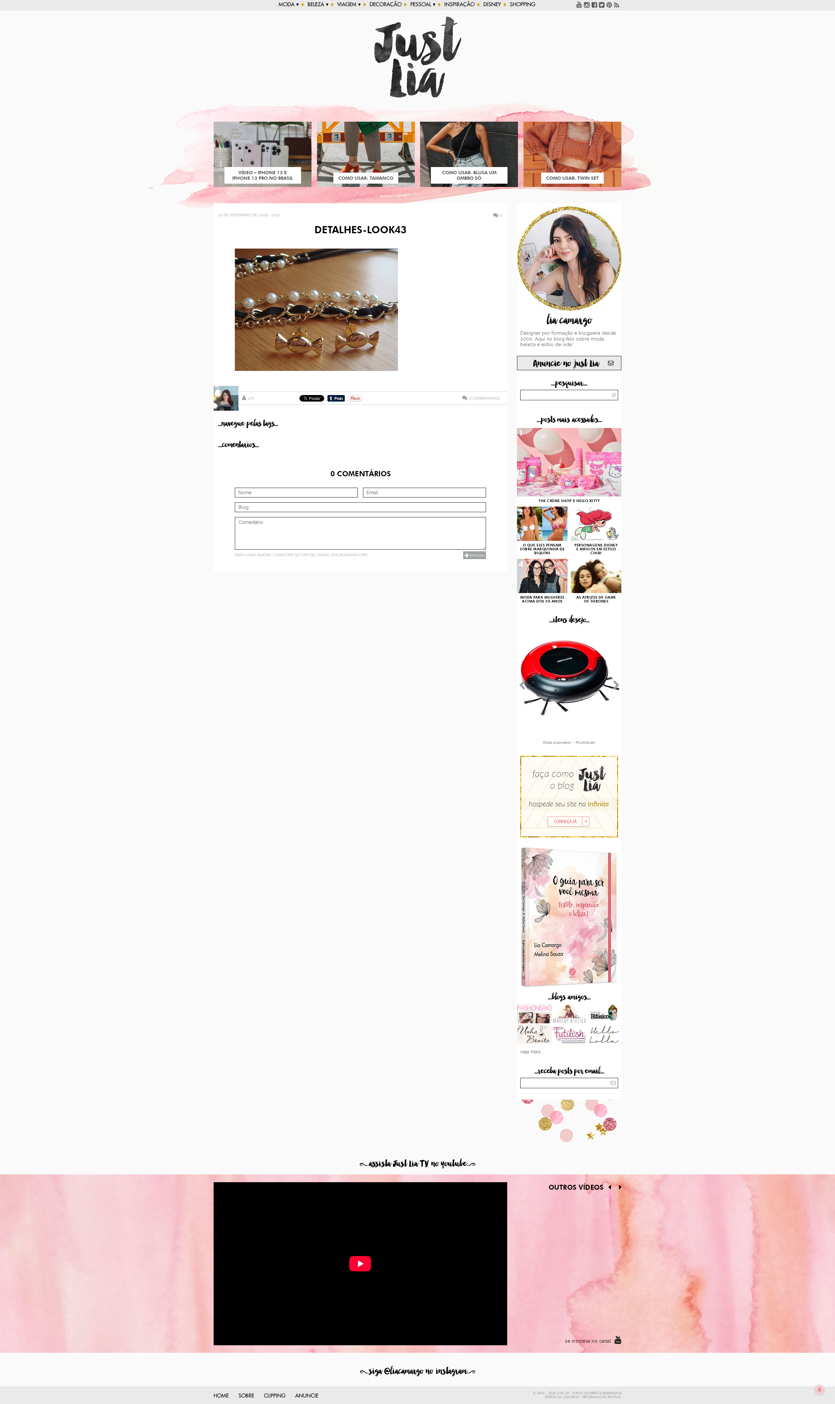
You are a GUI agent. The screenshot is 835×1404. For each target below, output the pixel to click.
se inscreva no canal (588, 1341)
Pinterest (609, 4)
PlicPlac (614, 1397)
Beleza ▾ (318, 4)
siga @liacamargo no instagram (418, 1371)
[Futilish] (569, 1035)
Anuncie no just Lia (566, 363)
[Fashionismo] (534, 1014)
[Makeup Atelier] (569, 1014)
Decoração (386, 4)
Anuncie (306, 1395)
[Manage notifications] (819, 1389)
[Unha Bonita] (534, 1035)
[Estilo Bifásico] (603, 1014)
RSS (617, 4)
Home (221, 1395)
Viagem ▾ (349, 4)
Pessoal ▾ (422, 4)
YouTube (579, 4)
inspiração (459, 4)
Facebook (594, 4)
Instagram (587, 4)
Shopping (522, 4)
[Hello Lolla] (603, 1035)
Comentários (484, 398)
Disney (492, 4)
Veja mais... (532, 1051)
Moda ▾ (289, 4)
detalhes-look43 (360, 231)
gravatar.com (352, 555)
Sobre (246, 1395)
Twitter (602, 4)
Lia (251, 398)
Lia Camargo (568, 1397)
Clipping (274, 1395)
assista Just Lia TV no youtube (417, 1164)
